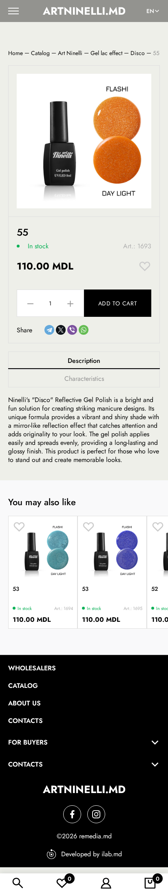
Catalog (40, 53)
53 (16, 589)
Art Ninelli (70, 53)
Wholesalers (32, 668)
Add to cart (117, 303)
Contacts (25, 720)
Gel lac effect (106, 53)
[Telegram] (49, 330)
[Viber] (72, 330)
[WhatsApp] (83, 330)
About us (24, 703)
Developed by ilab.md (91, 854)
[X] (61, 330)
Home (15, 53)
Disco (137, 53)
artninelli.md (84, 11)
